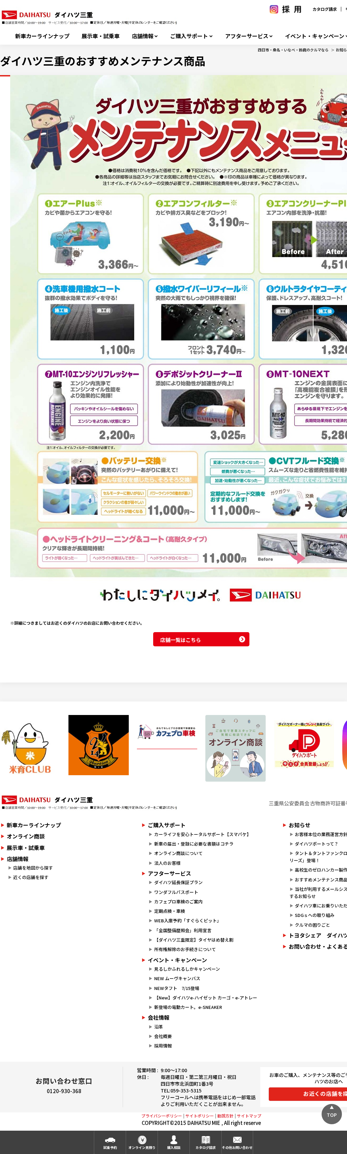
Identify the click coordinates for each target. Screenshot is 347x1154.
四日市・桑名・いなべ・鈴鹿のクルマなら (293, 49)
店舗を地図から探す (33, 867)
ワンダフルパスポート (176, 892)
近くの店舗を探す (30, 877)
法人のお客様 (167, 863)
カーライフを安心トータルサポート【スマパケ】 (202, 834)
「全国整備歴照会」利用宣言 (182, 930)
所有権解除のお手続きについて (185, 949)
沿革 (158, 1026)
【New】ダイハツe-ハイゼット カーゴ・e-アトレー (205, 997)
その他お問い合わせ (237, 1147)
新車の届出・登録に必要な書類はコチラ (193, 843)
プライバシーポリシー (161, 1115)
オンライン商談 (26, 836)
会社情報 (158, 1017)
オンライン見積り (142, 1147)
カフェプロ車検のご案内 (178, 901)
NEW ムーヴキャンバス (177, 978)
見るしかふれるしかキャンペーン (187, 969)
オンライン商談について (178, 853)
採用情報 (163, 1045)
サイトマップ (249, 1115)
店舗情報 (143, 36)
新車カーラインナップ (42, 36)
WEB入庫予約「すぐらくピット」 (187, 920)
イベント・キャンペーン (177, 960)
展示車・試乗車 (101, 36)
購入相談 (174, 1147)
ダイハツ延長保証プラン (178, 882)
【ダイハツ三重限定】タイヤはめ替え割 (193, 940)
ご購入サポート (189, 36)
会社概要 (163, 1036)
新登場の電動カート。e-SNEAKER (188, 1007)
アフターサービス (246, 36)
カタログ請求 (324, 9)
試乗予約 (110, 1147)
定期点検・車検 (169, 911)
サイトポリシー (199, 1115)
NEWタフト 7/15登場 (176, 988)
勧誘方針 (225, 1115)
